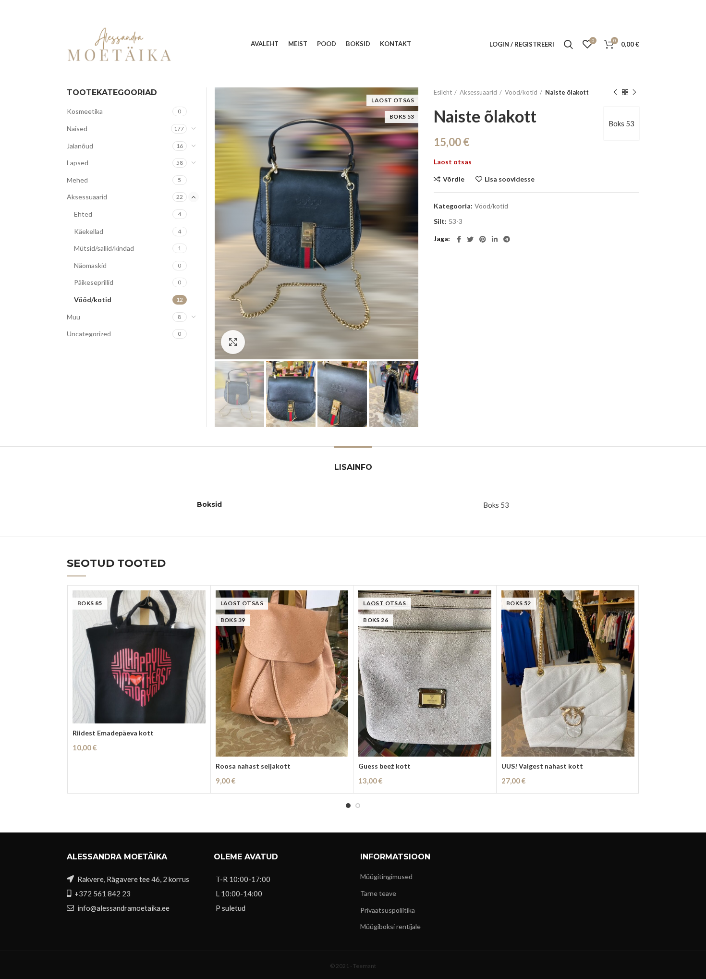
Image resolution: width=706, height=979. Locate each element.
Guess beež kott (384, 766)
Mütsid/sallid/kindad (104, 248)
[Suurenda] (233, 342)
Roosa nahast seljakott (253, 766)
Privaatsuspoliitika (387, 910)
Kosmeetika (85, 111)
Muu (73, 317)
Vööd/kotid (521, 92)
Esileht (443, 92)
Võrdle (453, 179)
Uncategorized (89, 334)
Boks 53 (621, 123)
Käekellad (88, 231)
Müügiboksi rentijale (390, 926)
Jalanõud (80, 146)
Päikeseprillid (93, 282)
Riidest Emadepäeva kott (113, 733)
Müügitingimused (386, 876)
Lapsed (77, 163)
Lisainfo (353, 467)
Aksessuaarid (478, 92)
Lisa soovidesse (510, 179)
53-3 (456, 221)
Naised (77, 128)
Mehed (77, 180)
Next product (634, 92)
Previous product (615, 92)
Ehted (83, 214)
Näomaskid (90, 265)
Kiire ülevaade (198, 627)
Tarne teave (378, 893)
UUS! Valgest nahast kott (542, 766)
